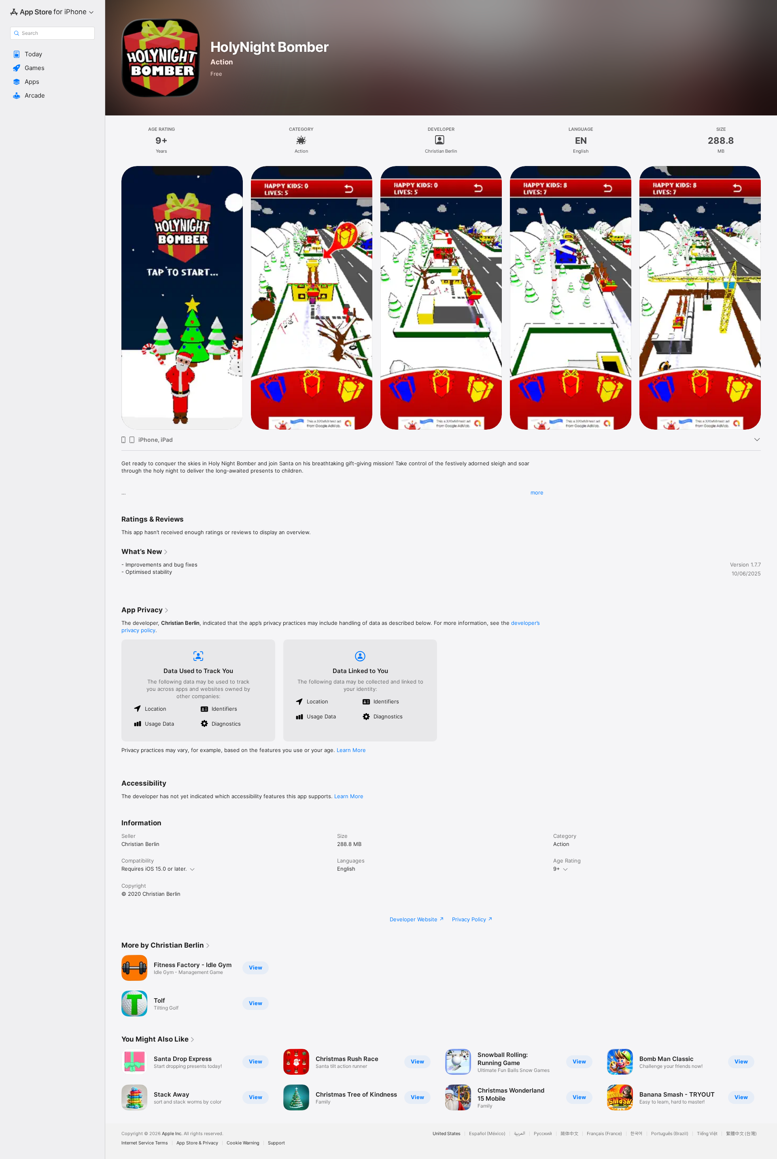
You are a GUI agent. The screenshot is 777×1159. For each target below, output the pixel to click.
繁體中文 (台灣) (741, 1133)
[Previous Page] (113, 1080)
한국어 (637, 1133)
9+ (556, 868)
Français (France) (604, 1133)
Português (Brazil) (669, 1133)
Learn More (351, 750)
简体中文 (569, 1133)
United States (447, 1133)
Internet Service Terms (144, 1143)
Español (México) (487, 1133)
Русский (543, 1133)
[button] (52, 54)
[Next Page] (769, 1080)
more (537, 492)
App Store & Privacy (197, 1143)
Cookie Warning (243, 1143)
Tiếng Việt (707, 1133)
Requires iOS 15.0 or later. (154, 868)
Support (276, 1143)
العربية (519, 1133)
